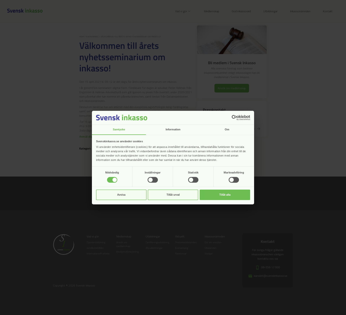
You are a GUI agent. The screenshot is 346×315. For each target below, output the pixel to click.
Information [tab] (173, 129)
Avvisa (121, 194)
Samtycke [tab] (119, 129)
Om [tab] (227, 129)
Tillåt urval (173, 194)
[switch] (153, 180)
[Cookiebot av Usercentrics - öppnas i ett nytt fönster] (234, 117)
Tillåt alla (224, 194)
